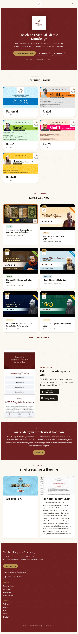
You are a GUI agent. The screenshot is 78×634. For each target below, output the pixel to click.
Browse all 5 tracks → (39, 337)
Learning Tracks (8, 586)
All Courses (43, 53)
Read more (39, 453)
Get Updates (58, 53)
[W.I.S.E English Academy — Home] (39, 4)
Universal (6, 604)
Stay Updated (10, 566)
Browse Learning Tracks (24, 53)
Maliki (5, 607)
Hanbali (6, 617)
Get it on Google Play (15, 577)
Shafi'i (5, 614)
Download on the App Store (17, 572)
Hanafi (5, 610)
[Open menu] (5, 4)
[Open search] (73, 4)
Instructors (7, 592)
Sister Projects (8, 596)
